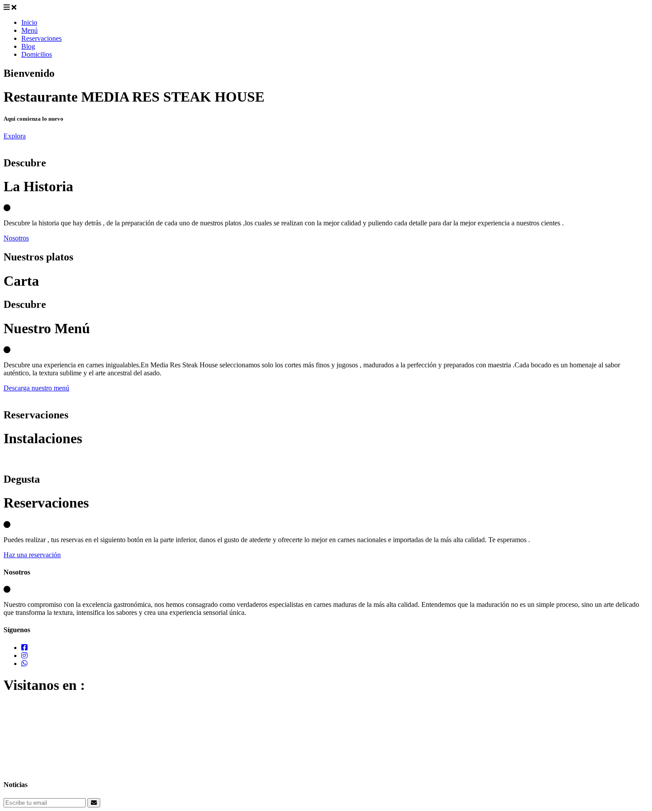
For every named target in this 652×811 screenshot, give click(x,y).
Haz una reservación (32, 555)
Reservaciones (41, 38)
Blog (28, 46)
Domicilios (36, 54)
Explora (15, 136)
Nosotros (16, 238)
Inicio (29, 22)
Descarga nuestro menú (36, 388)
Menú (29, 30)
